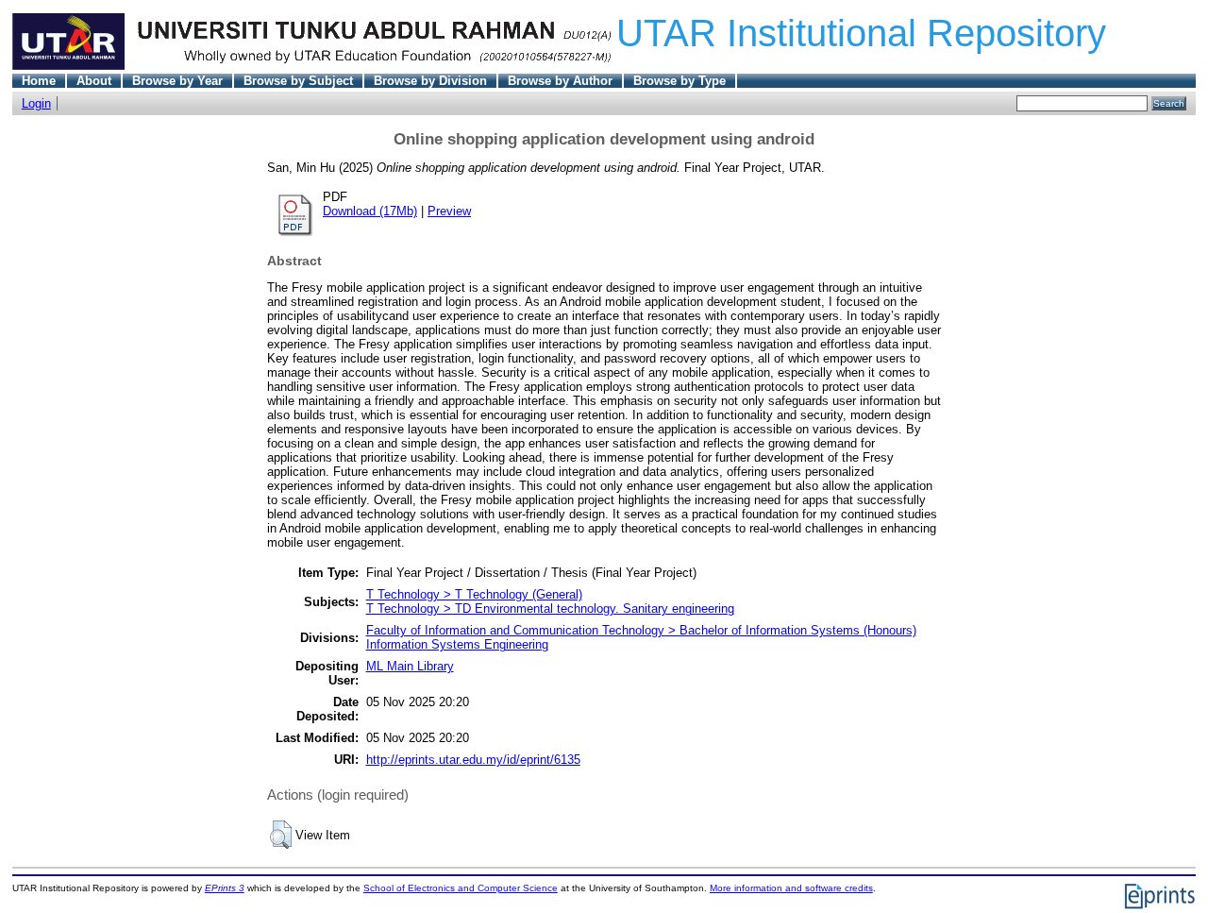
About (93, 81)
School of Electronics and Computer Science (460, 888)
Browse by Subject (298, 81)
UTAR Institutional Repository (861, 33)
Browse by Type (679, 81)
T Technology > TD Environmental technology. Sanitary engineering (550, 608)
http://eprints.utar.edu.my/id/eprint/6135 (473, 759)
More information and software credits (791, 888)
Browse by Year (177, 81)
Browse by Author (560, 81)
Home (39, 81)
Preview (449, 211)
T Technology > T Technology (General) (474, 594)
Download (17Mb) (370, 211)
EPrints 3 (224, 888)
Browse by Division (430, 81)
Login (36, 103)
